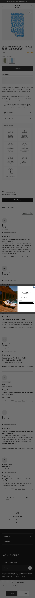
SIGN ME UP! (26, 303)
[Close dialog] (34, 287)
